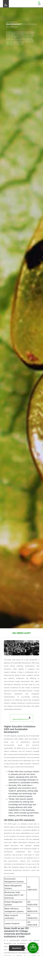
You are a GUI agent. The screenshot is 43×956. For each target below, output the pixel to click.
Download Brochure (21, 719)
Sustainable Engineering (25, 38)
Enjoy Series (16, 35)
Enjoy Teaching (25, 41)
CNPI (26, 32)
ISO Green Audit (18, 43)
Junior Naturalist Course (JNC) (15, 32)
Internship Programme (13, 41)
